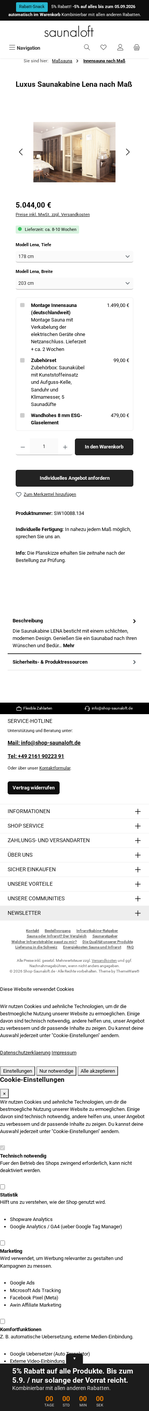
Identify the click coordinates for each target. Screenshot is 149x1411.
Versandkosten (104, 960)
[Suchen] (87, 48)
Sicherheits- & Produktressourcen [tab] (50, 662)
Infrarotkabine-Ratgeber (97, 931)
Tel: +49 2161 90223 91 (36, 756)
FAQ (130, 947)
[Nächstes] (127, 152)
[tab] (74, 633)
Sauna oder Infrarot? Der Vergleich (57, 936)
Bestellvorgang (58, 931)
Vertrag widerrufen (34, 788)
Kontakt (32, 931)
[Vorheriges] (21, 152)
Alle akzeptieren (98, 1071)
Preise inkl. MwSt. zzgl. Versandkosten (53, 214)
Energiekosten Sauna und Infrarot (92, 947)
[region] (74, 152)
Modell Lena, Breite (45, 271)
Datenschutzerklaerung (25, 1052)
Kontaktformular (54, 768)
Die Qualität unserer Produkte (108, 942)
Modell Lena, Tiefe (44, 244)
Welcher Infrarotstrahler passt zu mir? (44, 942)
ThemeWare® (127, 971)
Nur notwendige (56, 1071)
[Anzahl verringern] (23, 446)
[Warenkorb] (136, 48)
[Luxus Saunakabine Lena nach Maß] (74, 152)
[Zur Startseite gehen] (74, 31)
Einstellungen (17, 1071)
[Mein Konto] (120, 48)
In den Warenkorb (104, 447)
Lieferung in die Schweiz (36, 947)
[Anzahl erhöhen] (65, 446)
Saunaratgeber (105, 936)
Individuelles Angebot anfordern (75, 478)
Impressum (64, 1052)
